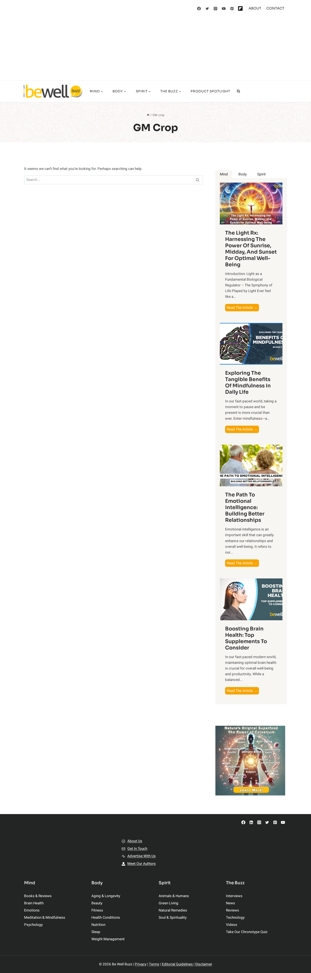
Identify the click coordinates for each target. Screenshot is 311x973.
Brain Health (34, 903)
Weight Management (108, 939)
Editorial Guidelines (178, 964)
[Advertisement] (155, 48)
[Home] (148, 115)
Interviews (234, 896)
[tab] (223, 174)
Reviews (232, 910)
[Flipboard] (240, 8)
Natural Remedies (173, 910)
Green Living (168, 903)
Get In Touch (137, 848)
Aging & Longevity (105, 896)
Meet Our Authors (141, 863)
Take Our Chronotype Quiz (246, 932)
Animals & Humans (174, 896)
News (230, 903)
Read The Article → (243, 308)
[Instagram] (215, 8)
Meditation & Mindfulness (44, 917)
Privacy (140, 964)
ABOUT (255, 8)
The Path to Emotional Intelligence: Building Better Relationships (244, 507)
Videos (231, 924)
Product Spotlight (210, 91)
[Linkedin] (251, 822)
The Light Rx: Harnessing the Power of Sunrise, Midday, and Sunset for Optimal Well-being (251, 249)
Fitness (97, 910)
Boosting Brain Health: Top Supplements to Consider (246, 638)
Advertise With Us (141, 856)
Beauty (96, 903)
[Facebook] (199, 8)
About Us (134, 841)
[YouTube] (223, 8)
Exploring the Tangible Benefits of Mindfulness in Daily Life (248, 382)
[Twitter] (207, 8)
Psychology (33, 924)
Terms (154, 964)
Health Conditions (105, 917)
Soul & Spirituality (173, 917)
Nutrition (98, 924)
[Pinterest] (232, 8)
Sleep (95, 932)
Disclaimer (203, 964)
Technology (235, 917)
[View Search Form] (238, 91)
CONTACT (275, 8)
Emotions (32, 910)
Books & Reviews (38, 896)
